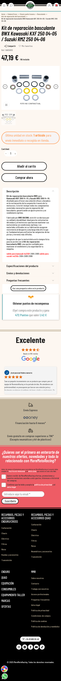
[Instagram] (18, 647)
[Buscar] (11, 5)
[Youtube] (36, 647)
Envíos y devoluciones (18, 273)
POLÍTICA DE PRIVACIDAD (17, 471)
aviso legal (11, 487)
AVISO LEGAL (32, 471)
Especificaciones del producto (22, 266)
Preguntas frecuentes (18, 280)
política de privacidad (43, 484)
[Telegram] (24, 647)
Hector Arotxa (15, 373)
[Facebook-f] (30, 647)
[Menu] (4, 5)
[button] (5, 86)
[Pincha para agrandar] (6, 105)
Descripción (13, 191)
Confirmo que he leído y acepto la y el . (31, 485)
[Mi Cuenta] (49, 5)
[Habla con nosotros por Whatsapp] (4, 676)
